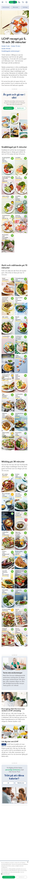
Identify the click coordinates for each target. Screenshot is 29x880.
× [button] (27, 862)
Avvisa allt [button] (21, 877)
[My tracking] (19, 2)
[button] (14, 874)
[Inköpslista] (22, 2)
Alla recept (15, 7)
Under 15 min (15, 46)
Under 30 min (6, 49)
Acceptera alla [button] (8, 877)
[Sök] (6, 2)
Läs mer (22, 872)
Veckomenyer (6, 7)
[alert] (14, 870)
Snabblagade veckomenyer (11, 51)
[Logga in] (26, 2)
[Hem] (14, 2)
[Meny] (2, 2)
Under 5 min (6, 46)
